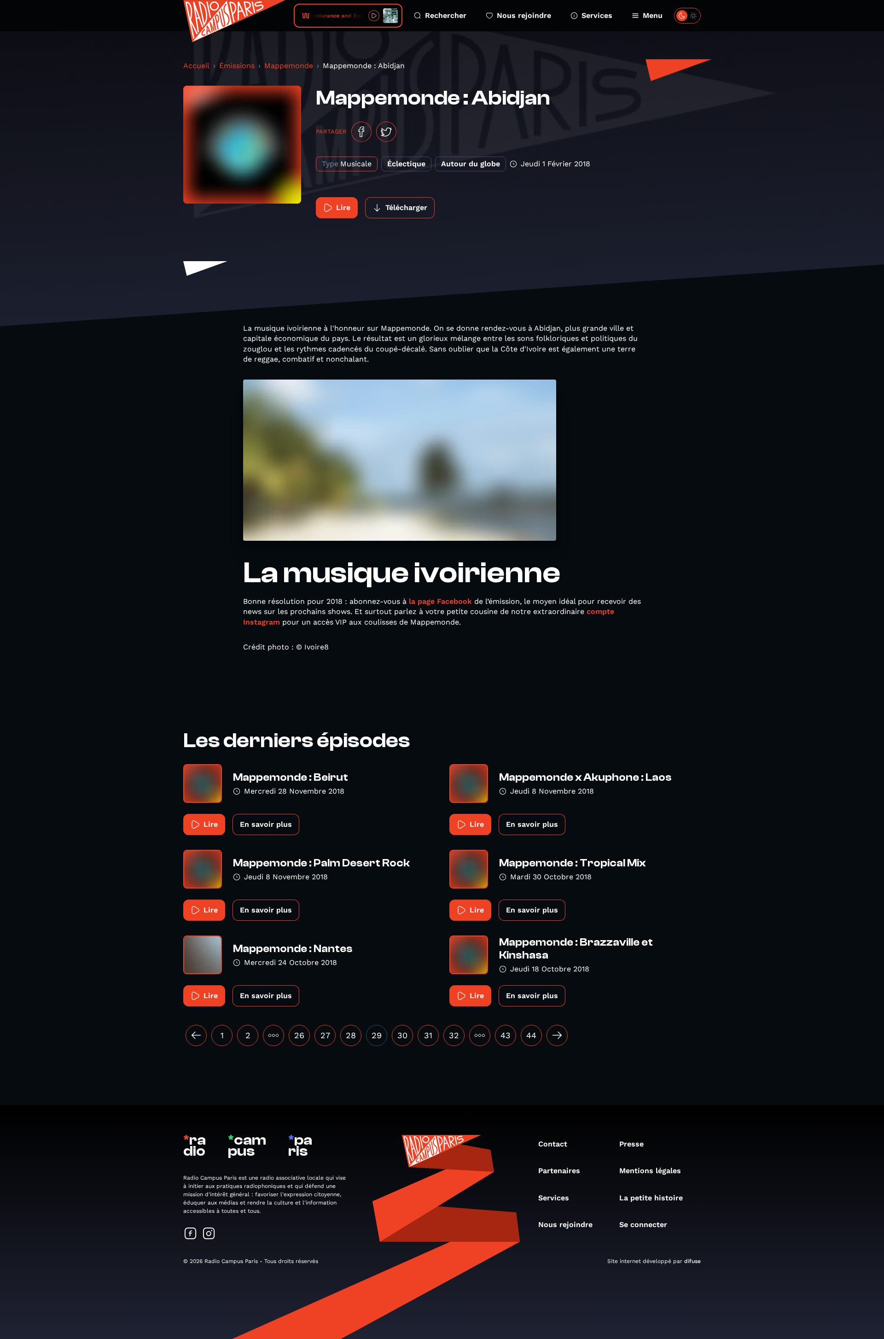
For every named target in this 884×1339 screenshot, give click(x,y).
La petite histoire (651, 1197)
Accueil (196, 65)
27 (325, 1035)
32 (454, 1035)
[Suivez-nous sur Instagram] (209, 1234)
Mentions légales (650, 1170)
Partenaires (559, 1170)
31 (428, 1035)
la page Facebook (440, 601)
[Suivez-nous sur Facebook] (190, 1234)
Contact (552, 1144)
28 (351, 1035)
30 (402, 1035)
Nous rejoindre (524, 15)
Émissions (237, 65)
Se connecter (643, 1224)
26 (299, 1035)
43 (505, 1035)
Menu (653, 15)
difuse (692, 1261)
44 (531, 1035)
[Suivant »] (557, 1035)
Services (597, 15)
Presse (631, 1144)
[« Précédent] (196, 1035)
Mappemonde (288, 65)
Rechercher (445, 15)
